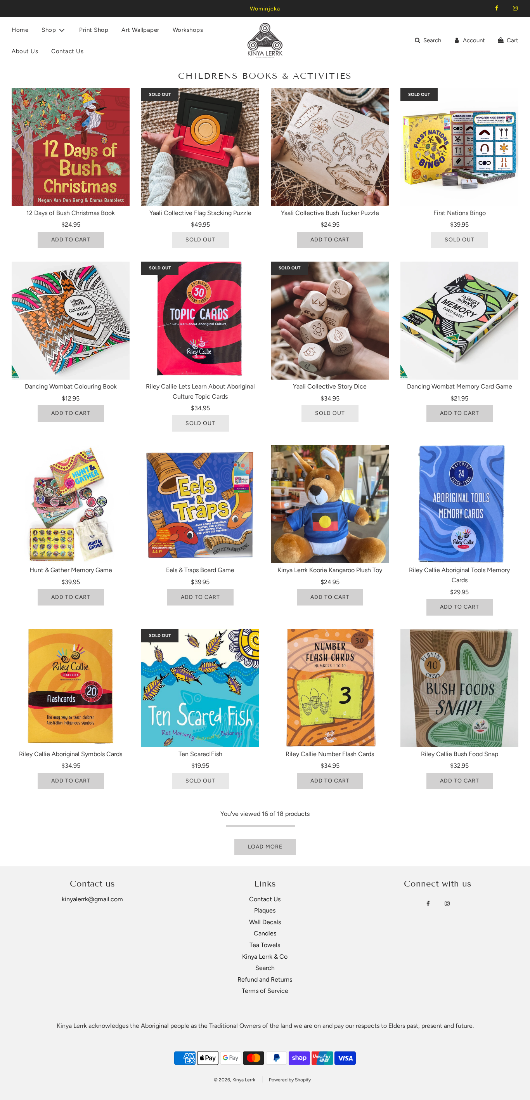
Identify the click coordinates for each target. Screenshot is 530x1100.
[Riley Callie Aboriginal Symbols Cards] (71, 688)
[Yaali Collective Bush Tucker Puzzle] (330, 147)
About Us (25, 51)
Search (265, 968)
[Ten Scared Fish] (200, 688)
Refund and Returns (264, 979)
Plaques (264, 910)
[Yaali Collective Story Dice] (330, 321)
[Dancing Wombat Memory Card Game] (459, 321)
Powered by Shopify (290, 1080)
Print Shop (93, 29)
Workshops (188, 29)
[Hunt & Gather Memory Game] (71, 504)
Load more (265, 846)
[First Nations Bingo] (459, 147)
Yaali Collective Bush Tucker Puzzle (330, 213)
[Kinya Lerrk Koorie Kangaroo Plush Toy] (330, 504)
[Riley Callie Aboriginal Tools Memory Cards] (459, 504)
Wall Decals (265, 922)
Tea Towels (264, 945)
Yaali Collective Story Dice (330, 386)
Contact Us (67, 51)
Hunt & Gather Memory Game (70, 570)
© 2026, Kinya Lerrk (234, 1080)
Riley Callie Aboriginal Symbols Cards (70, 754)
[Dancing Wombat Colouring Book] (71, 321)
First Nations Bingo (459, 213)
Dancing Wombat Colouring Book (71, 386)
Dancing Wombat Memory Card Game (459, 386)
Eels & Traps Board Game (200, 570)
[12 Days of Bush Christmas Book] (71, 147)
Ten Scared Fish (200, 754)
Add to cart (70, 239)
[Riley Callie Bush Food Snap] (459, 688)
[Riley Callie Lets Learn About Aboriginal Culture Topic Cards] (200, 321)
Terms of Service (265, 990)
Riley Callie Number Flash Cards (330, 754)
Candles (265, 933)
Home (20, 29)
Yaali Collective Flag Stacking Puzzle (200, 213)
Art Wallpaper (140, 29)
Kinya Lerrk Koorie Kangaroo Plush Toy (329, 570)
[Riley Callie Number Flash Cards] (330, 688)
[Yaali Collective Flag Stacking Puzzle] (200, 147)
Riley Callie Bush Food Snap (459, 754)
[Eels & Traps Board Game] (200, 504)
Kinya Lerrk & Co (265, 956)
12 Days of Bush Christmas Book (70, 213)
